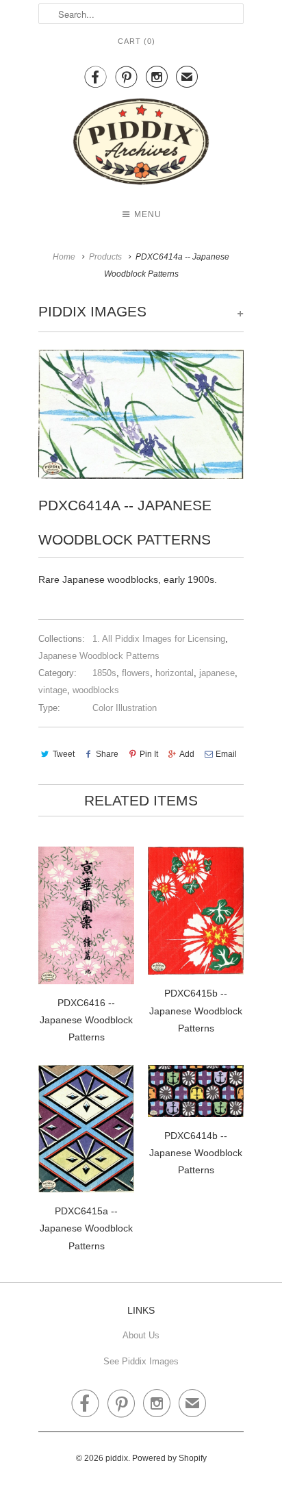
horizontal (174, 673)
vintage (52, 690)
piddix (116, 1458)
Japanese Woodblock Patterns (98, 656)
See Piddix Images (141, 1361)
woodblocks (96, 690)
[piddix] (141, 144)
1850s (104, 673)
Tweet (64, 754)
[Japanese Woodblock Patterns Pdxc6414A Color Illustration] (141, 413)
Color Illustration (124, 708)
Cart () (136, 41)
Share (107, 754)
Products (105, 257)
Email (226, 754)
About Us (141, 1335)
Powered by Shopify (169, 1458)
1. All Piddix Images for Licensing (158, 639)
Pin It (149, 754)
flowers (136, 673)
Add (186, 754)
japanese (217, 673)
